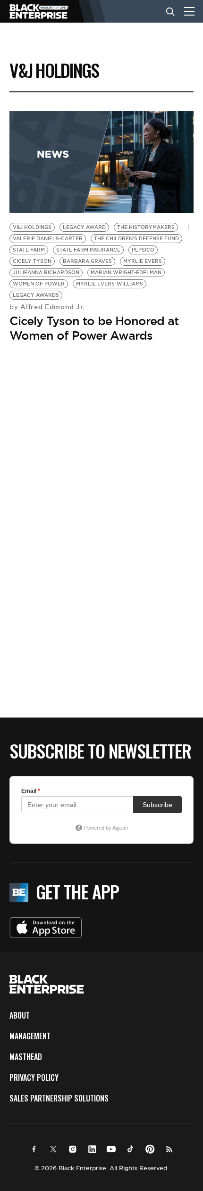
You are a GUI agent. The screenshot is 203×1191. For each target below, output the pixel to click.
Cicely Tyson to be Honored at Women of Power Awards (93, 328)
